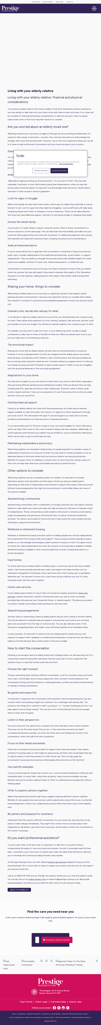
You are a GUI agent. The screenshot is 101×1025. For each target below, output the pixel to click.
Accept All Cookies (59, 170)
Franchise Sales (47, 2)
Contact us (69, 2)
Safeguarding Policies (50, 1021)
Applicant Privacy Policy (33, 1014)
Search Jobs (59, 2)
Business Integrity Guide (16, 1017)
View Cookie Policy (66, 164)
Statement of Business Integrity (81, 1017)
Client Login (41, 1001)
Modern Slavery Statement (62, 1017)
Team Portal (36, 2)
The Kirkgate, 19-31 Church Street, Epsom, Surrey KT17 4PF (54, 992)
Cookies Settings (41, 170)
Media (14, 1014)
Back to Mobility (19, 890)
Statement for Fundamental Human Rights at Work (39, 1017)
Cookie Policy (45, 1014)
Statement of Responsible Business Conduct (74, 1014)
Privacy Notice (21, 1014)
